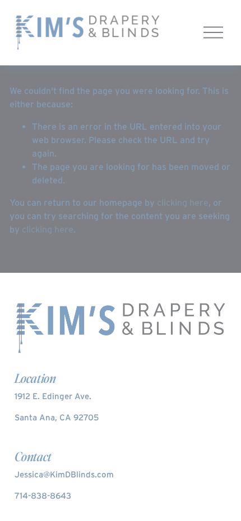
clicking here (182, 202)
